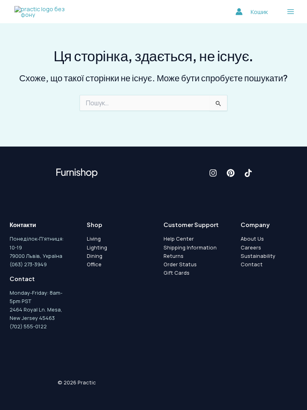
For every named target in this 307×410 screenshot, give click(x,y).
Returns (173, 255)
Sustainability (258, 255)
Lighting (97, 247)
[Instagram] (213, 173)
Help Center (178, 238)
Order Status (180, 264)
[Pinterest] (231, 173)
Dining (94, 255)
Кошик (259, 12)
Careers (251, 247)
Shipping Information (190, 247)
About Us (252, 238)
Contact (252, 264)
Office (94, 264)
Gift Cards (176, 272)
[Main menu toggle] (290, 11)
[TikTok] (248, 173)
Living (94, 238)
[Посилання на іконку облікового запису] (239, 11)
